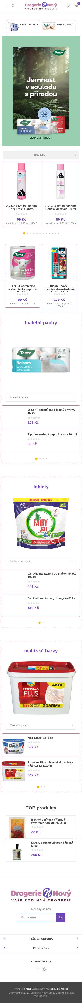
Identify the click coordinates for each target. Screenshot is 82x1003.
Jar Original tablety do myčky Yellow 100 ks (52, 575)
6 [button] (40, 233)
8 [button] (46, 233)
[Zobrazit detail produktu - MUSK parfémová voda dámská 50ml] (17, 851)
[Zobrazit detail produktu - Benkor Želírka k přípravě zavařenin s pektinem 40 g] (17, 828)
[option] (23, 26)
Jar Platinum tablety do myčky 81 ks (51, 598)
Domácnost (65, 24)
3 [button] (30, 233)
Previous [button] (6, 26)
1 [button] (24, 233)
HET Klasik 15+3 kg (40, 737)
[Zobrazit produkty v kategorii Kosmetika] (13, 26)
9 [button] (49, 233)
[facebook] (37, 969)
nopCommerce (59, 988)
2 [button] (27, 233)
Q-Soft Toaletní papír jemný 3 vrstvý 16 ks (51, 411)
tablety (41, 486)
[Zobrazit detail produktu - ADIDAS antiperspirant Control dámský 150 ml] (60, 181)
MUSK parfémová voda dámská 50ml (52, 844)
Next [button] (75, 26)
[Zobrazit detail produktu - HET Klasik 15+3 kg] (13, 746)
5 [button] (37, 233)
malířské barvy (41, 650)
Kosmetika (29, 24)
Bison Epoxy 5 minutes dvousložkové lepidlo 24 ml (60, 289)
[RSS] (45, 969)
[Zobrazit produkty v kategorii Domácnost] (48, 26)
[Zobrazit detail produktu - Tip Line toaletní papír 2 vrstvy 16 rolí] (13, 443)
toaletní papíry (41, 322)
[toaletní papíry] (41, 359)
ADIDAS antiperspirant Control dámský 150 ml (60, 207)
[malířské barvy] (41, 687)
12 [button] (58, 233)
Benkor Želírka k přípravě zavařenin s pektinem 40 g (48, 821)
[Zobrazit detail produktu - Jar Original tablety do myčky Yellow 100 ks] (13, 582)
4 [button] (34, 233)
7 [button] (43, 233)
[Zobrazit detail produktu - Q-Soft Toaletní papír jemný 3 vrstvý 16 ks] (13, 418)
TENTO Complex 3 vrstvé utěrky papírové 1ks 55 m (22, 289)
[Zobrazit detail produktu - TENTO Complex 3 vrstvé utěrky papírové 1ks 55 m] (22, 263)
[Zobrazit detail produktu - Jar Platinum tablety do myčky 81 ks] (13, 607)
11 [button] (55, 233)
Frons (27, 988)
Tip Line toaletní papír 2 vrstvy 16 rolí (52, 434)
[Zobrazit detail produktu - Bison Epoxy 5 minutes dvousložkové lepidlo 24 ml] (59, 263)
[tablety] (41, 523)
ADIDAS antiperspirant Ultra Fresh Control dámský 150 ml (21, 209)
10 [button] (52, 233)
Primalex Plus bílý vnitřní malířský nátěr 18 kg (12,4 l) (50, 764)
